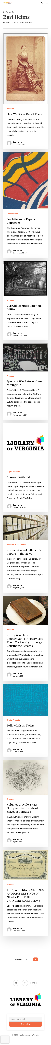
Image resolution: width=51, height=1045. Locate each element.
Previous (18, 959)
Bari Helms (17, 142)
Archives (10, 109)
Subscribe (25, 1024)
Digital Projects (13, 472)
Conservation (12, 214)
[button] (47, 3)
